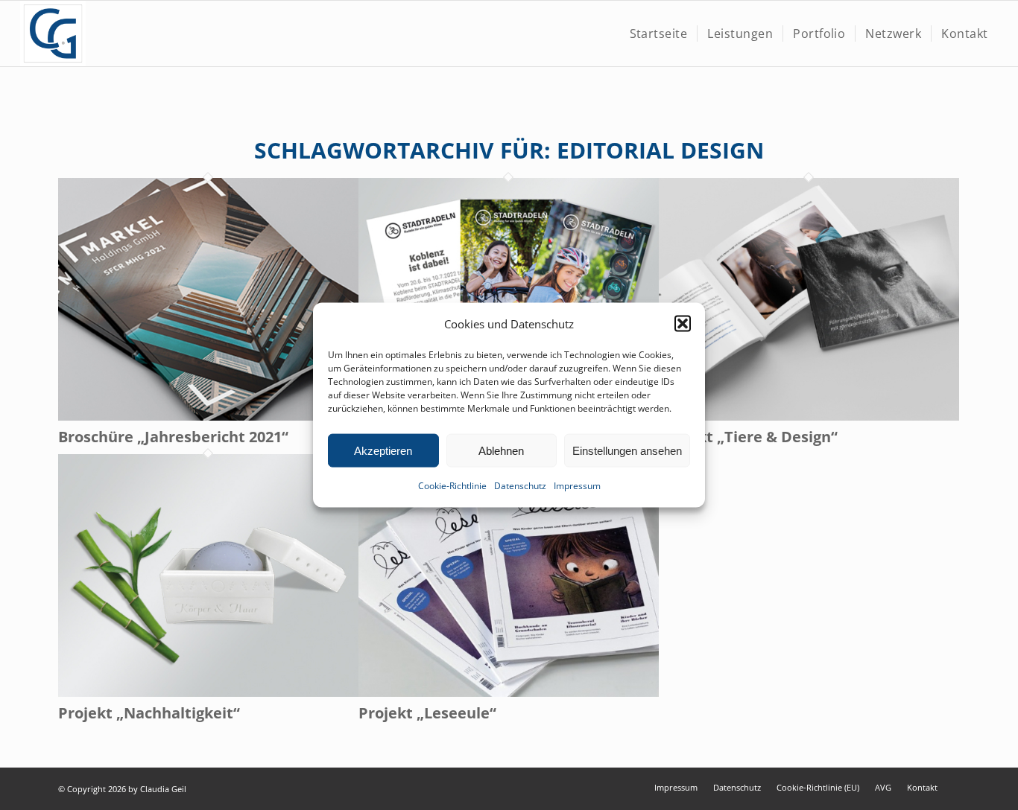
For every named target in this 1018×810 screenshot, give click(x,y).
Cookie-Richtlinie (452, 485)
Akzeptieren (383, 450)
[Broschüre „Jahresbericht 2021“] (208, 416)
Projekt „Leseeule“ (427, 713)
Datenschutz (520, 485)
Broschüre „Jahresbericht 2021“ (173, 437)
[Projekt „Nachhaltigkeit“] (208, 692)
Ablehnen (501, 450)
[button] (682, 323)
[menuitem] (659, 33)
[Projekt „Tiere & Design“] (809, 416)
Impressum (577, 485)
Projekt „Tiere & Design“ (748, 437)
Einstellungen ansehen (627, 450)
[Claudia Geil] (53, 33)
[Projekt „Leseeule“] (508, 692)
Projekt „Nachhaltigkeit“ (149, 713)
